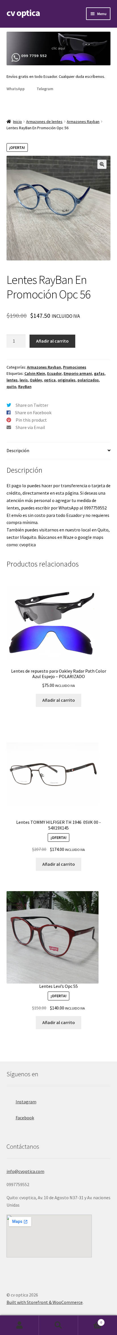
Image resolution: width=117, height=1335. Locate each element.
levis (24, 380)
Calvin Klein (34, 373)
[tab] (59, 450)
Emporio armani (78, 373)
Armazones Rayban (83, 121)
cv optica (23, 13)
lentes (12, 380)
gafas (99, 373)
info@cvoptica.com (25, 1171)
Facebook (25, 1117)
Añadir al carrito (52, 341)
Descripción (18, 450)
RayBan (25, 386)
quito (11, 386)
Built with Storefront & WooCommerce (45, 1302)
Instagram (26, 1102)
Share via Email (30, 427)
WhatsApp (16, 88)
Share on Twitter (32, 405)
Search (58, 1325)
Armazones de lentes (44, 121)
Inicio (17, 121)
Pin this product (31, 420)
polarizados (88, 380)
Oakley (36, 380)
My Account (19, 1325)
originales (67, 380)
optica (50, 380)
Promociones (74, 367)
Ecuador (54, 373)
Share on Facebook (33, 412)
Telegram (45, 88)
